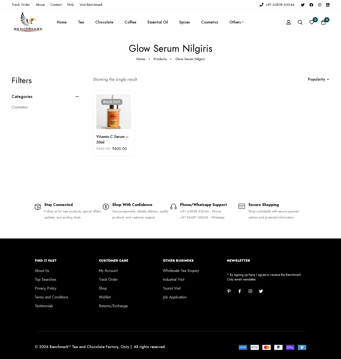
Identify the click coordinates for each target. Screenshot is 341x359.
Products (160, 59)
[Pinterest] (229, 291)
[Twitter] (302, 4)
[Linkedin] (327, 4)
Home (140, 59)
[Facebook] (311, 4)
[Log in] (288, 22)
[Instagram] (319, 4)
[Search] (300, 22)
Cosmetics (20, 107)
